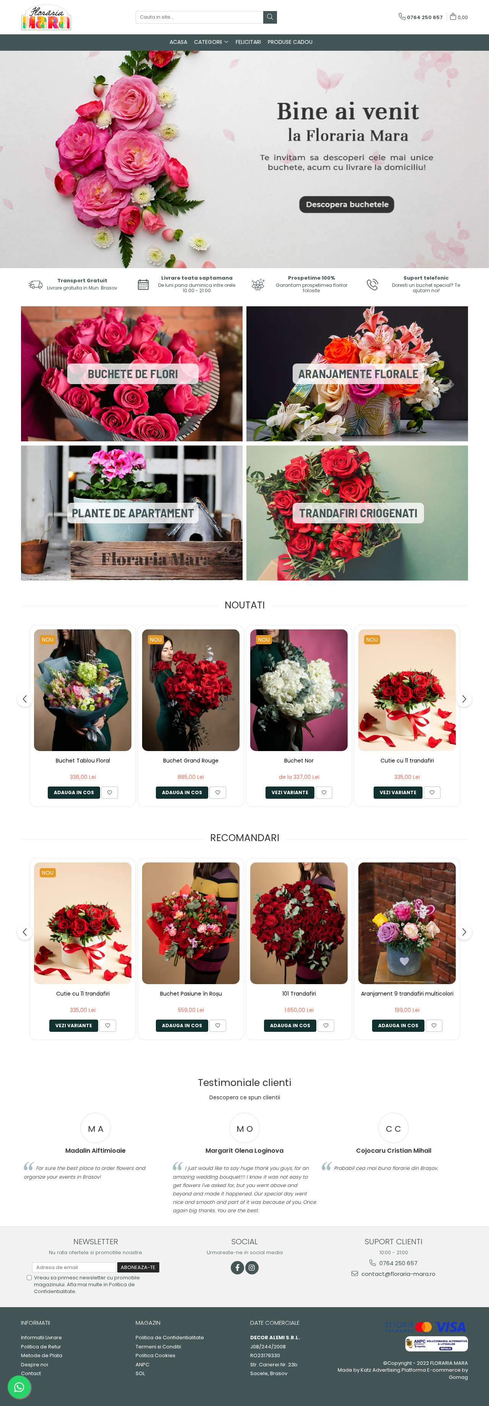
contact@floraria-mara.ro (398, 1274)
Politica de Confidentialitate (170, 1337)
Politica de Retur (41, 1346)
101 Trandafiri (299, 993)
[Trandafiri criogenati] (357, 513)
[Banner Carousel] (244, 159)
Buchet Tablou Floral (83, 760)
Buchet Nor (299, 760)
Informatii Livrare (41, 1337)
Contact (31, 1373)
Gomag (458, 1377)
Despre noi (34, 1364)
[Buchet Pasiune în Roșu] (191, 923)
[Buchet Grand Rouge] (191, 690)
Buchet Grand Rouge (191, 760)
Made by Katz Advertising (369, 1370)
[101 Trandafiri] (299, 923)
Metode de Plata (41, 1355)
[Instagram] (252, 1267)
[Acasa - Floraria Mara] (59, 17)
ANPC (142, 1364)
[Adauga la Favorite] (109, 793)
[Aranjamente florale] (357, 373)
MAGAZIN (148, 1323)
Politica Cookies (155, 1355)
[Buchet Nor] (299, 690)
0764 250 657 (398, 1263)
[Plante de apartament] (132, 513)
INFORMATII (35, 1323)
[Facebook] (237, 1267)
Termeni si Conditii (158, 1346)
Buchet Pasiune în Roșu (191, 993)
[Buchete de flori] (132, 373)
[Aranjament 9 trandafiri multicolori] (407, 923)
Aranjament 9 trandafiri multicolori (407, 993)
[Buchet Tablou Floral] (82, 690)
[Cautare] (270, 17)
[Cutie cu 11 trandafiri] (407, 690)
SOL (140, 1373)
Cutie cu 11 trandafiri (407, 760)
